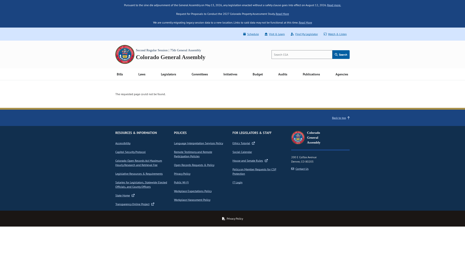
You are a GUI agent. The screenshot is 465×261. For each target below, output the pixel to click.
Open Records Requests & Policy (194, 165)
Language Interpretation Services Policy (198, 143)
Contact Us (302, 169)
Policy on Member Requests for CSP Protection (254, 171)
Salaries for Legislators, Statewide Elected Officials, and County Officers (141, 184)
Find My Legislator (306, 34)
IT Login (237, 182)
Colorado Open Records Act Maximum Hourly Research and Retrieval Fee (138, 163)
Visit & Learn (277, 34)
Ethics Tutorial (241, 143)
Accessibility (122, 143)
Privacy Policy (182, 173)
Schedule (253, 34)
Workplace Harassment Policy (192, 200)
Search (342, 54)
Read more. (334, 5)
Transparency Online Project (132, 204)
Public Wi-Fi (181, 182)
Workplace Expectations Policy (193, 191)
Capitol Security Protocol (130, 152)
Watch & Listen (337, 34)
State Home (122, 195)
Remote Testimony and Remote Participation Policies (193, 154)
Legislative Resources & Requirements (139, 173)
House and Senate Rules (247, 160)
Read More (282, 14)
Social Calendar (242, 152)
